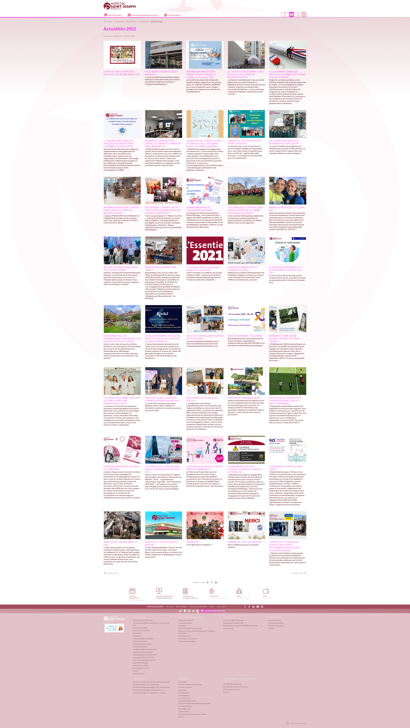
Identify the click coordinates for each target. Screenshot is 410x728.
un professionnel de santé (218, 597)
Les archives (143, 21)
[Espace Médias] (291, 14)
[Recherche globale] (304, 14)
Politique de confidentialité (198, 607)
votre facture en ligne (243, 597)
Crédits (211, 607)
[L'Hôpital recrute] (283, 14)
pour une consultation (136, 598)
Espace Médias (131, 21)
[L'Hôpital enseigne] (287, 14)
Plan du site (169, 607)
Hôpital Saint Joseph (155, 607)
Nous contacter (221, 607)
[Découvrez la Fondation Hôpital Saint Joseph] (300, 14)
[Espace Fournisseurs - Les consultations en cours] (296, 14)
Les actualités (119, 21)
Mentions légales (181, 607)
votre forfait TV (268, 597)
